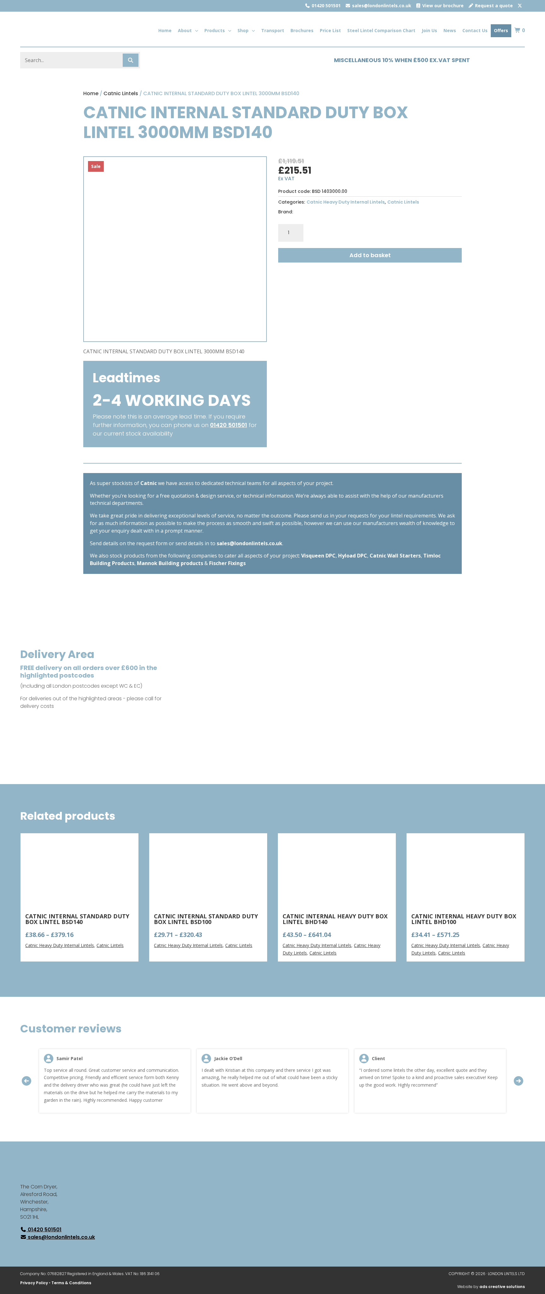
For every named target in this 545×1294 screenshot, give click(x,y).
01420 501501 (325, 6)
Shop (243, 30)
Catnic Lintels (120, 93)
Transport (272, 30)
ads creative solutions (502, 1286)
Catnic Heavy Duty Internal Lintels (346, 202)
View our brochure (442, 6)
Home (165, 30)
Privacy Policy (34, 1282)
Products (214, 30)
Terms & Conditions (71, 1282)
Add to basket (370, 255)
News (449, 30)
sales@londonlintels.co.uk (381, 6)
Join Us (429, 30)
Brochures (302, 30)
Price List (330, 30)
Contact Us (475, 30)
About (185, 30)
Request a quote (493, 6)
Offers (501, 30)
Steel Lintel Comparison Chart (381, 30)
